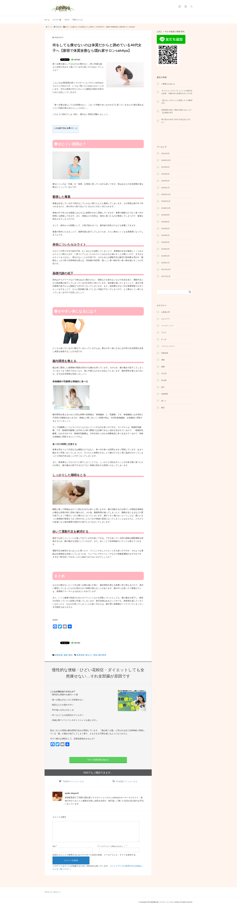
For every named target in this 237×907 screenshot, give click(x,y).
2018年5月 (165, 235)
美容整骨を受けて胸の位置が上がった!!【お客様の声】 (176, 111)
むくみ (163, 339)
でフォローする (73, 781)
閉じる (74, 128)
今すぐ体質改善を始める (98, 760)
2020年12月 (166, 160)
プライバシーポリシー (52, 892)
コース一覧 (57, 20)
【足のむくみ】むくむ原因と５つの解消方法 (176, 101)
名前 (53, 846)
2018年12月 (166, 194)
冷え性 (163, 373)
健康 (66, 655)
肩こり (163, 401)
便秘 (163, 360)
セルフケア (165, 319)
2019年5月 (165, 167)
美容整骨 (164, 394)
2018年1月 (165, 263)
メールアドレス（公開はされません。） (112, 846)
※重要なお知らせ (168, 84)
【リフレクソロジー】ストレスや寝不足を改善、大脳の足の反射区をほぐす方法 (176, 92)
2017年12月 (166, 269)
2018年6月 (165, 229)
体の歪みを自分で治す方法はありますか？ (176, 120)
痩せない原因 (91, 655)
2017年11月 (165, 276)
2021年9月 (165, 153)
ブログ (66, 20)
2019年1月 (165, 188)
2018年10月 (166, 208)
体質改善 (59, 655)
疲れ (163, 387)
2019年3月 (165, 174)
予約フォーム (77, 20)
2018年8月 (165, 222)
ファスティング (167, 326)
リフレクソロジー (168, 346)
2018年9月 (165, 215)
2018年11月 (165, 201)
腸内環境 (102, 655)
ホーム (47, 20)
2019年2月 (165, 181)
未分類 (163, 380)
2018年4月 (165, 242)
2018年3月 (165, 249)
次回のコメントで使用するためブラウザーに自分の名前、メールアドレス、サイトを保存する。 (94, 855)
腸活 (71, 655)
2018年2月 (165, 256)
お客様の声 (165, 312)
